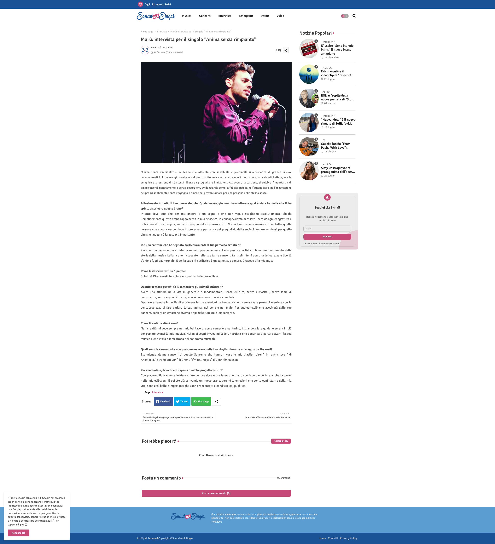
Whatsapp (203, 401)
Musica (186, 16)
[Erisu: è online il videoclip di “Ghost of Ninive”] (309, 74)
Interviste (224, 16)
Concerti (205, 16)
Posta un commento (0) (216, 493)
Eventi (265, 16)
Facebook (165, 401)
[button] (345, 16)
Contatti (333, 538)
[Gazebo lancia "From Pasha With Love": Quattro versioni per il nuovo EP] (309, 146)
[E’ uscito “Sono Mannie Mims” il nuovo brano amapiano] (309, 48)
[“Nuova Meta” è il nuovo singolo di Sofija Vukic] (309, 122)
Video (280, 16)
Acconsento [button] (18, 533)
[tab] (186, 16)
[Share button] (216, 401)
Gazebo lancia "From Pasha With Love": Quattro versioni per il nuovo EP (336, 146)
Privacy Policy (348, 538)
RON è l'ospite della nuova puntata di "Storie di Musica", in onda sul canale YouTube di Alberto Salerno (338, 98)
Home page (147, 31)
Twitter (184, 401)
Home (322, 538)
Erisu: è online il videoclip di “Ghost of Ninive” (336, 73)
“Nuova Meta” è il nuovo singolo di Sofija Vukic (338, 122)
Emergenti (246, 16)
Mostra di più (281, 440)
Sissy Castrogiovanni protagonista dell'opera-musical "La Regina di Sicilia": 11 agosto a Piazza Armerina (338, 170)
